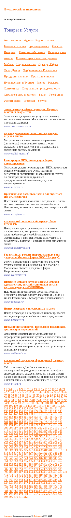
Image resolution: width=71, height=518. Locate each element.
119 (58, 405)
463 (21, 485)
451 (21, 483)
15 (42, 389)
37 (58, 392)
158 (11, 416)
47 (30, 394)
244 (16, 436)
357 (36, 460)
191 (55, 422)
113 (30, 405)
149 (26, 414)
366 (21, 463)
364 (11, 463)
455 (40, 483)
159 (16, 416)
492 (45, 491)
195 (16, 425)
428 (26, 477)
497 (11, 494)
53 (51, 394)
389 (16, 469)
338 (60, 455)
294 (26, 447)
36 (55, 392)
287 (50, 444)
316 (11, 452)
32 (40, 392)
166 (50, 416)
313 (60, 449)
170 (11, 419)
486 (16, 491)
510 (16, 496)
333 (36, 455)
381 (36, 466)
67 (37, 397)
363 (6, 463)
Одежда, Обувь (48, 64)
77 (8, 400)
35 (51, 392)
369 (36, 463)
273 (40, 441)
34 (48, 392)
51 (44, 394)
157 (6, 416)
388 (11, 469)
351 (6, 460)
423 (60, 474)
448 (6, 483)
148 (21, 414)
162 (31, 416)
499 (21, 494)
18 (53, 389)
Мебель (9, 64)
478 (36, 488)
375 (6, 466)
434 (55, 477)
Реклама (53, 82)
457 (50, 483)
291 (11, 447)
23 (8, 392)
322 (40, 452)
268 (16, 441)
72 (55, 397)
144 (60, 411)
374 (60, 463)
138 (31, 411)
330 (21, 455)
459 (60, 483)
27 (23, 392)
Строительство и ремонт (20, 94)
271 (31, 441)
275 (50, 441)
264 (55, 438)
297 (40, 447)
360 (50, 460)
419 (40, 474)
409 (55, 472)
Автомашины (12, 40)
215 (55, 427)
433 (50, 477)
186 (31, 422)
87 (44, 400)
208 (21, 427)
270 (26, 441)
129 (45, 408)
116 (44, 405)
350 (60, 458)
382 (40, 466)
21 (63, 389)
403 (26, 472)
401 (16, 472)
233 (21, 433)
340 (11, 458)
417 (31, 474)
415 (21, 474)
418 (36, 474)
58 (5, 397)
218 (6, 430)
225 (40, 430)
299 (50, 447)
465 (31, 485)
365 (16, 463)
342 (21, 458)
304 (16, 449)
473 (11, 488)
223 (31, 430)
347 (45, 458)
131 (55, 408)
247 (31, 436)
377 (16, 466)
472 (6, 488)
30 (33, 392)
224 (36, 430)
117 (49, 405)
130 (50, 408)
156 (60, 414)
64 (26, 397)
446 (55, 480)
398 (60, 469)
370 (40, 463)
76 (5, 400)
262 (45, 438)
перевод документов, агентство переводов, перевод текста (31, 135)
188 (40, 422)
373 (55, 463)
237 (40, 433)
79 (16, 400)
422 (55, 474)
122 (11, 408)
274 (45, 441)
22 (5, 392)
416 (26, 474)
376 (11, 466)
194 (11, 425)
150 (31, 414)
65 (30, 397)
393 (36, 469)
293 (21, 447)
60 (12, 397)
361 (55, 460)
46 (26, 394)
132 (60, 408)
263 (50, 438)
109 (11, 405)
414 (16, 474)
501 (31, 494)
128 (40, 408)
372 (50, 463)
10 (24, 389)
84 (33, 400)
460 (6, 485)
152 (40, 414)
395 (45, 469)
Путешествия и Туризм (19, 82)
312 (55, 449)
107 (62, 403)
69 (44, 397)
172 (21, 419)
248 (36, 436)
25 (16, 392)
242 (6, 436)
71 (51, 397)
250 (45, 436)
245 (21, 436)
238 (45, 433)
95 (8, 403)
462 (16, 485)
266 (6, 441)
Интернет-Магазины (32, 52)
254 (6, 438)
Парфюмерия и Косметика (40, 70)
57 (65, 394)
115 (39, 405)
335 (45, 455)
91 (58, 400)
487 (21, 491)
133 (6, 411)
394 (40, 469)
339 (6, 458)
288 (55, 444)
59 (8, 397)
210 (31, 427)
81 (23, 400)
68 (40, 397)
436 (6, 480)
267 (11, 441)
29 (30, 392)
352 (11, 460)
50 (40, 394)
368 (31, 463)
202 (50, 425)
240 (55, 433)
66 (33, 397)
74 (62, 397)
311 (50, 449)
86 (40, 400)
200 (40, 425)
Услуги (42, 100)
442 (36, 480)
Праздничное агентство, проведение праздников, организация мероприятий (35, 328)
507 (60, 494)
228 (55, 430)
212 (40, 427)
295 (31, 447)
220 (16, 430)
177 (45, 419)
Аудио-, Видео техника (39, 40)
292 (16, 447)
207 (16, 427)
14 (38, 389)
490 (36, 491)
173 (26, 419)
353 (16, 460)
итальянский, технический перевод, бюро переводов (30, 222)
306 (26, 449)
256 (16, 438)
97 (16, 403)
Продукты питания (16, 76)
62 (19, 397)
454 (36, 483)
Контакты (8, 516)
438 (16, 480)
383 (45, 466)
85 (37, 400)
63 (23, 397)
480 (45, 488)
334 (40, 455)
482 (55, 488)
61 (16, 397)
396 (50, 469)
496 (6, 494)
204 (60, 425)
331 (26, 455)
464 (26, 485)
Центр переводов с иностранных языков (29, 308)
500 (26, 494)
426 (16, 477)
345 (36, 458)
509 (11, 496)
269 (21, 441)
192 (60, 422)
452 (26, 483)
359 (45, 460)
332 (31, 455)
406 (40, 472)
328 (11, 455)
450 (16, 483)
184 (21, 422)
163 (36, 416)
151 (36, 414)
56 (62, 394)
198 (31, 425)
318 (21, 452)
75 (65, 397)
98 (19, 403)
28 (26, 392)
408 (50, 472)
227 (50, 430)
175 (36, 419)
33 (44, 392)
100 (27, 403)
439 (21, 480)
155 (55, 414)
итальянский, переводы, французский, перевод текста (34, 362)
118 (53, 405)
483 (60, 488)
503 (40, 494)
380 (31, 466)
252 (55, 436)
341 (16, 458)
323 (45, 452)
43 (16, 394)
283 (31, 444)
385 (55, 466)
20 (60, 389)
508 (6, 496)
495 (60, 491)
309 (40, 449)
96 (12, 403)
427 (21, 477)
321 (36, 452)
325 (55, 452)
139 (36, 411)
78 (12, 400)
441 (31, 480)
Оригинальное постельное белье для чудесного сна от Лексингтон (33, 195)
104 (47, 403)
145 (6, 414)
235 (31, 433)
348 (50, 458)
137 (26, 411)
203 (55, 425)
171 (16, 419)
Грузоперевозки (39, 46)
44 (19, 394)
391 (26, 469)
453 (31, 483)
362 (60, 460)
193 (6, 425)
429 (31, 477)
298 (45, 447)
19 (56, 389)
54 (55, 394)
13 (35, 389)
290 (6, 447)
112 (25, 405)
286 (45, 444)
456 (45, 483)
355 (26, 460)
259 (31, 438)
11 (28, 389)
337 (55, 455)
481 (50, 488)
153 (45, 414)
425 (11, 477)
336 (50, 455)
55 (58, 394)
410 (60, 472)
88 (48, 400)
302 (6, 449)
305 (21, 449)
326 (60, 452)
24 (12, 392)
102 (37, 403)
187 (36, 422)
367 (26, 463)
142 (50, 411)
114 (34, 405)
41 (8, 394)
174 (31, 419)
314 (65, 449)
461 (11, 485)
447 (60, 480)
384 (50, 466)
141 (45, 411)
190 (50, 422)
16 (46, 389)
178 (50, 419)
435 (60, 477)
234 (26, 433)
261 (40, 438)
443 (40, 480)
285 (40, 444)
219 (11, 430)
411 (65, 472)
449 (11, 483)
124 (21, 408)
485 (11, 491)
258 (26, 438)
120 (63, 405)
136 (21, 411)
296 (36, 447)
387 (6, 469)
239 (50, 433)
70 (48, 397)
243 (11, 436)
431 (40, 477)
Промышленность (42, 76)
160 (21, 416)
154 (50, 414)
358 (40, 460)
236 (36, 433)
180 (60, 419)
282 (26, 444)
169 (6, 419)
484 (6, 491)
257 (21, 438)
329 (16, 455)
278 (6, 444)
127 (36, 408)
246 (26, 436)
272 (36, 441)
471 (60, 485)
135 (16, 411)
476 (26, 488)
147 (16, 414)
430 (36, 477)
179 (55, 419)
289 (60, 444)
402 (21, 472)
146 (11, 414)
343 (26, 458)
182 (11, 422)
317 (16, 452)
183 (16, 422)
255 (11, 438)
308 (36, 449)
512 (25, 496)
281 (21, 444)
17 (49, 389)
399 (6, 472)
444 (45, 480)
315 (6, 452)
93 (65, 400)
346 (40, 458)
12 (31, 389)
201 (45, 425)
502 (36, 494)
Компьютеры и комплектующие (36, 58)
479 (40, 488)
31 (37, 392)
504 (45, 494)
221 (21, 430)
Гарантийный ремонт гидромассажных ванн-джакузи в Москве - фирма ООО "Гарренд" (32, 256)
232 (16, 433)
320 (31, 452)
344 (31, 458)
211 (35, 427)
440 (26, 480)
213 (45, 427)
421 (50, 474)
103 (42, 403)
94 (5, 403)
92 (62, 400)
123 (16, 408)
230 (6, 433)
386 (60, 466)
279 (11, 444)
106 (57, 403)
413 (11, 474)
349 (55, 458)
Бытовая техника (15, 46)
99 (23, 403)
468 (45, 485)
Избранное (38, 516)
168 (60, 416)
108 (6, 405)
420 (45, 474)
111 (20, 405)
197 (26, 425)
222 (26, 430)
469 (50, 485)
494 (55, 491)
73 (58, 397)
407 (45, 472)
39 (65, 392)
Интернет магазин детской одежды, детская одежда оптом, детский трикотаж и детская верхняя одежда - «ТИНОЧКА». (31, 284)
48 (33, 394)
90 (55, 400)
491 (40, 491)
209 (26, 427)
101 (32, 403)
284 (36, 444)
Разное (41, 82)
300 (55, 447)
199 (36, 425)
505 (50, 494)
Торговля (29, 100)
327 (6, 455)
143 (55, 411)
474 (16, 488)
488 (26, 491)
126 (31, 408)
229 (60, 430)
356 (31, 460)
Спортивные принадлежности (41, 88)
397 (55, 469)
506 (55, 494)
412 (6, 474)
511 (21, 496)
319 (26, 452)
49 (37, 394)
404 (31, 472)
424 (6, 477)
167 (55, 416)
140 (40, 411)
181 (6, 422)
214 (50, 427)
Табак (42, 94)
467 (40, 485)
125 (26, 408)
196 (21, 425)
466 (36, 485)
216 (60, 427)
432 (45, 477)
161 (26, 416)
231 (11, 433)
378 (21, 466)
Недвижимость (26, 64)
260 (36, 438)
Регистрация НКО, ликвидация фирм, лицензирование (28, 162)
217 (65, 427)
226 (45, 430)
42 (12, 394)
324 (50, 452)
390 (21, 469)
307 (31, 449)
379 (26, 466)
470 (55, 485)
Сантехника (11, 88)
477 (31, 488)
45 (23, 394)
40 (5, 394)
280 (16, 444)
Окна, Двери (12, 70)
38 (62, 392)
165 (45, 416)
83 (30, 400)
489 (31, 491)
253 (60, 436)
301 (60, 447)
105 (52, 403)
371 (45, 463)
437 (11, 480)
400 (11, 472)
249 (40, 436)
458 (55, 483)
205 (6, 427)
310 (45, 449)
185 (26, 422)
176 (40, 419)
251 (50, 436)
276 (55, 441)
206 (11, 427)
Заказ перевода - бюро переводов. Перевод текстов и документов (31, 110)
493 (50, 491)
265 (60, 438)
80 (19, 400)
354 (21, 460)
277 (60, 441)
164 (40, 416)
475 (21, 488)
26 (19, 392)
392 (31, 469)
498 (16, 494)
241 (60, 433)
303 (11, 449)
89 (51, 400)
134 (11, 411)
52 (48, 394)
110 (16, 405)
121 (6, 408)
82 (26, 400)
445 (50, 480)
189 (45, 422)
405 (36, 472)
